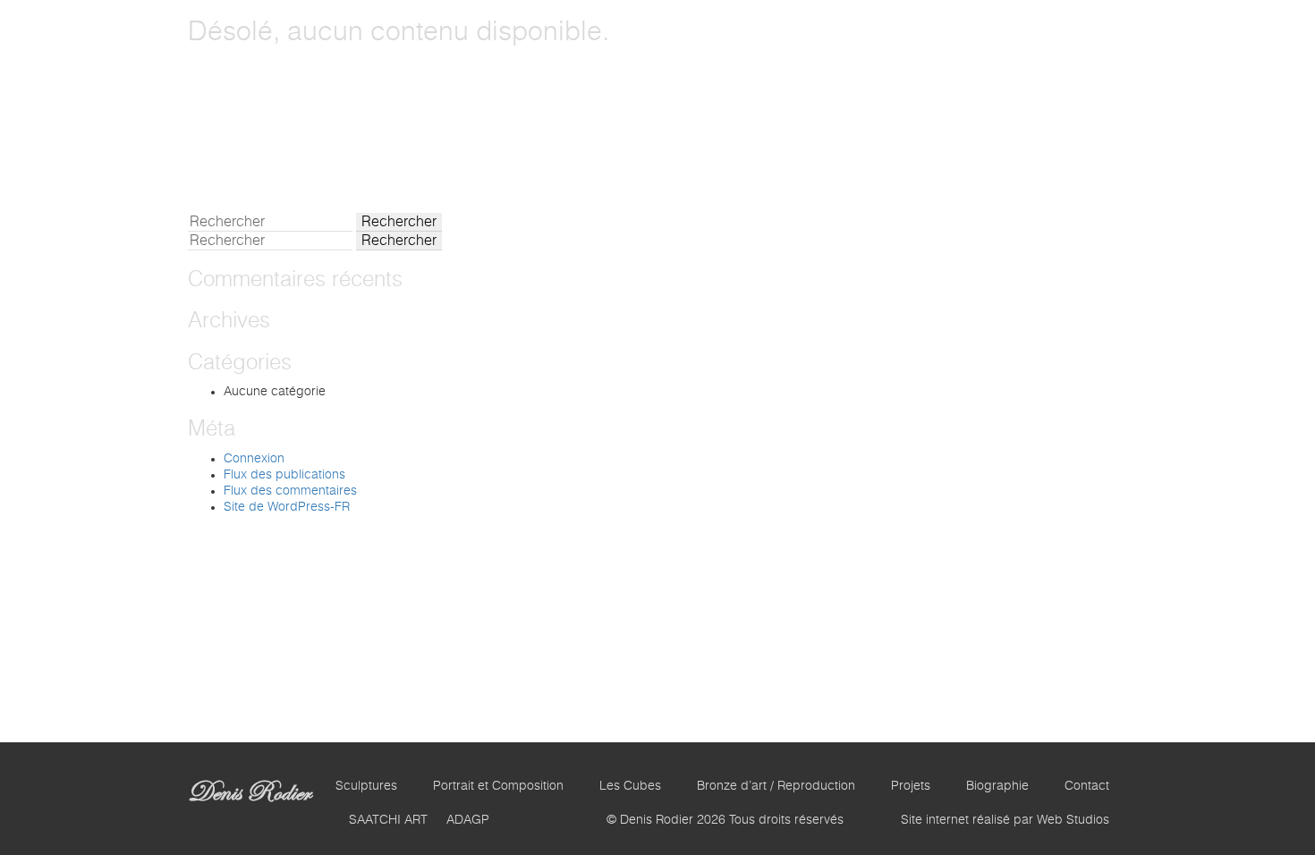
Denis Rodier (249, 792)
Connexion (254, 459)
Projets (910, 786)
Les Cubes (630, 786)
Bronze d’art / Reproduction (776, 786)
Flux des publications (284, 475)
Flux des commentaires (290, 491)
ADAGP (467, 820)
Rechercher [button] (399, 222)
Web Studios (1073, 820)
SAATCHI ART (388, 820)
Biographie (997, 786)
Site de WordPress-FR (287, 507)
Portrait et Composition (498, 786)
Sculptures (366, 786)
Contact (1087, 786)
